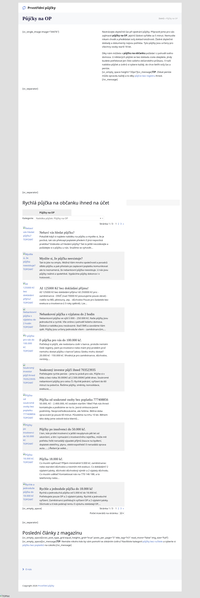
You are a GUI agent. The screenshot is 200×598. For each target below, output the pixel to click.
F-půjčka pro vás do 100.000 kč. (60, 340)
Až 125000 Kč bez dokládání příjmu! (64, 288)
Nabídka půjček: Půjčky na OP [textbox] (68, 218)
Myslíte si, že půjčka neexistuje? (61, 258)
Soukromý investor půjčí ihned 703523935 (67, 370)
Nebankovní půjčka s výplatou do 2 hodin (66, 314)
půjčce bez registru (145, 75)
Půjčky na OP (47, 212)
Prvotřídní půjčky (42, 7)
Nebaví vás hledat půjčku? (56, 232)
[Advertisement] (100, 138)
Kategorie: (28, 218)
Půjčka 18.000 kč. (51, 459)
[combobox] (69, 218)
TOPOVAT (28, 239)
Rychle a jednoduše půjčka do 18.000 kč (66, 489)
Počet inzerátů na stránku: (104, 513)
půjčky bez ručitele (153, 541)
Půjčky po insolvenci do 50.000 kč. (62, 429)
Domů (161, 18)
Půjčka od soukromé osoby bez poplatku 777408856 (73, 399)
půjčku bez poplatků (33, 545)
